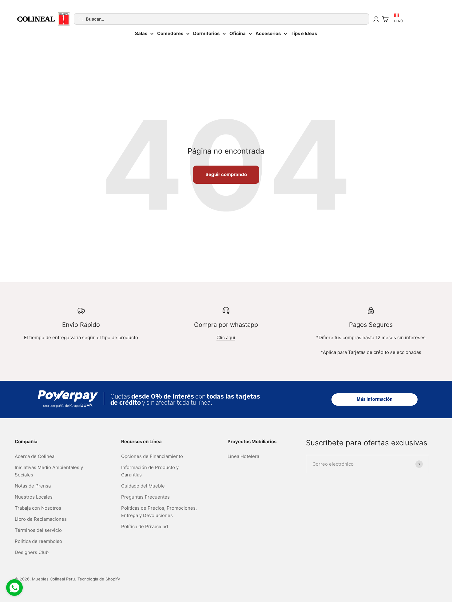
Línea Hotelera (243, 456)
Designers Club (32, 552)
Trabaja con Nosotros (38, 508)
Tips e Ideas (304, 33)
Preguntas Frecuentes (145, 497)
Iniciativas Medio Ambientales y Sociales (49, 471)
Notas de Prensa (33, 486)
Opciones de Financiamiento (152, 456)
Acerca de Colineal (35, 456)
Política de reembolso (38, 541)
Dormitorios (206, 33)
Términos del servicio (38, 530)
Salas (141, 33)
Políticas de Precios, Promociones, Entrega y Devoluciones (159, 511)
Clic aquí (225, 337)
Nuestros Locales (34, 497)
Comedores (170, 33)
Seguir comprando (226, 174)
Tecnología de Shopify (98, 578)
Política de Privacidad (144, 526)
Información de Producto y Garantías (150, 471)
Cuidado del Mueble (143, 486)
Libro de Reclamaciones (41, 519)
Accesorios (268, 33)
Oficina (237, 33)
